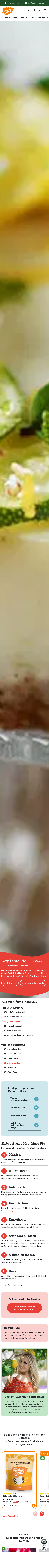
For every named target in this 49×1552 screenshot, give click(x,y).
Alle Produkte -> (11, 1515)
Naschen (24, 17)
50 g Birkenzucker (12, 1021)
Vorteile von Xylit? (18, 1107)
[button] (34, 1506)
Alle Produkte (11, 17)
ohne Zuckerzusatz (34, 983)
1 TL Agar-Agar (10, 1072)
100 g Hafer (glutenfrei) (14, 1012)
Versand (15, 1502)
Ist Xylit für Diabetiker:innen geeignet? (17, 1125)
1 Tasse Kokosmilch (12, 1049)
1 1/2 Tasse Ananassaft (14, 1054)
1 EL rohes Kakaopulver (14, 1026)
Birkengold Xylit (8, 1211)
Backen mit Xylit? (18, 1116)
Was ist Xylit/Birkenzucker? (19, 1099)
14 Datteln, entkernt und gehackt (19, 1035)
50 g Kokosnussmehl (13, 1017)
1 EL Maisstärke (10, 1067)
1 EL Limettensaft (11, 1058)
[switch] (44, 1548)
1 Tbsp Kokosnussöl (12, 1030)
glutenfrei (11, 983)
